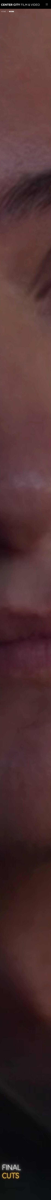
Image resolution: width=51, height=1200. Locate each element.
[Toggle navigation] (47, 4)
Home (3, 11)
